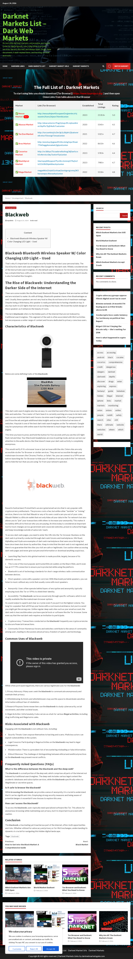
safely (118, 415)
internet (119, 396)
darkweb (101, 376)
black (110, 357)
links (109, 400)
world (99, 434)
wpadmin (10, 220)
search (100, 420)
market (118, 400)
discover (101, 381)
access (100, 352)
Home (5, 66)
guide (110, 391)
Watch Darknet (121, 66)
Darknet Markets (81, 66)
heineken (121, 391)
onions (109, 410)
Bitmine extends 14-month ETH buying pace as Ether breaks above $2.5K (110, 306)
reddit (109, 415)
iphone (100, 400)
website (120, 424)
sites (109, 420)
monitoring (113, 405)
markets (101, 405)
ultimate (109, 424)
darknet (111, 371)
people (100, 415)
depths (112, 376)
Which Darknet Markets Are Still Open (18, 874)
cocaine (120, 357)
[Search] (103, 66)
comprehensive (115, 362)
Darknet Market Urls (59, 66)
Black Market (82, 843)
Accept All (50, 949)
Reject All (34, 949)
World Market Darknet (47, 874)
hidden (100, 396)
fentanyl (101, 391)
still (116, 420)
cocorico (101, 362)
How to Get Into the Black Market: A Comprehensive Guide (22, 844)
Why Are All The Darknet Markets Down (113, 921)
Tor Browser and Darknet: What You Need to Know (75, 874)
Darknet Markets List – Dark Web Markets (24, 26)
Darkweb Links (18, 66)
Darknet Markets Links (68, 956)
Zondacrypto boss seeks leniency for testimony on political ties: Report (111, 318)
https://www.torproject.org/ (88, 93)
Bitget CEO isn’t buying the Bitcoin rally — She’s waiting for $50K (111, 329)
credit (100, 367)
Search (100, 208)
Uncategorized (11, 208)
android (100, 357)
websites (101, 429)
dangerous (111, 367)
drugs (111, 381)
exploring (101, 386)
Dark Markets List (36, 66)
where (111, 429)
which (120, 429)
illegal (109, 396)
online (118, 410)
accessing (111, 352)
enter (119, 381)
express (112, 386)
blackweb (15, 836)
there (99, 424)
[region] (33, 940)
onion (99, 410)
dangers (100, 371)
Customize (17, 949)
